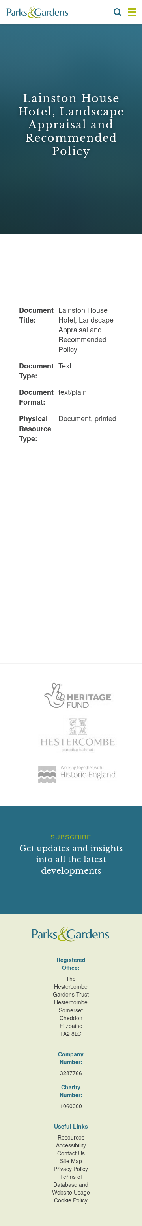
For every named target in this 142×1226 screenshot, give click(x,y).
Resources (71, 1137)
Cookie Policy (71, 1200)
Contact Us (71, 1153)
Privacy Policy (71, 1169)
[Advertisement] (71, 521)
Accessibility (71, 1145)
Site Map (71, 1161)
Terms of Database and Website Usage (71, 1184)
